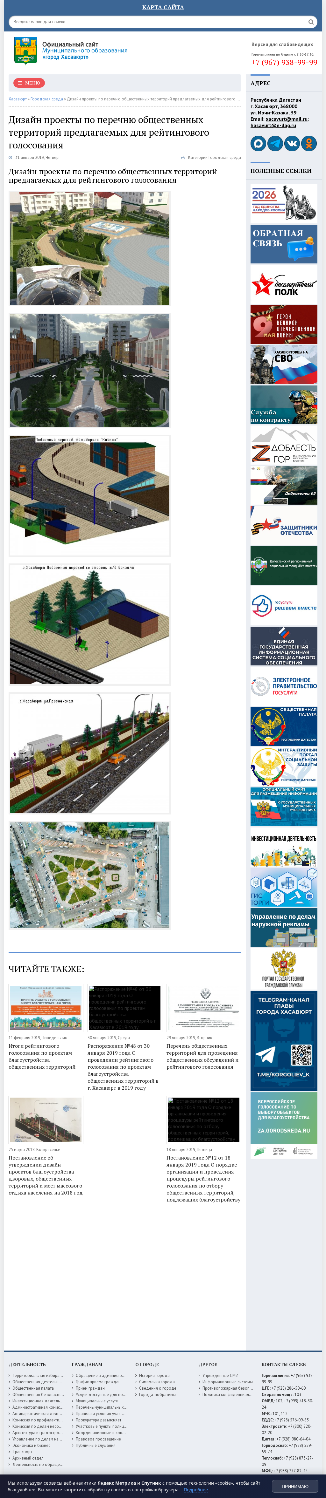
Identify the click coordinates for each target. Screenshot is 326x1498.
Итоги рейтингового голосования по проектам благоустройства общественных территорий (42, 1056)
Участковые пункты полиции (102, 1426)
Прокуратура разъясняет (98, 1420)
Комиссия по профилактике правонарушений (54, 1420)
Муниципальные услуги (97, 1401)
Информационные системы (227, 1382)
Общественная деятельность (39, 1382)
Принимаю (295, 1486)
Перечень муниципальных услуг (105, 1407)
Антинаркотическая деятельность (43, 1413)
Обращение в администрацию (104, 1375)
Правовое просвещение (98, 1439)
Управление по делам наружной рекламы (51, 1439)
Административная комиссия (39, 1407)
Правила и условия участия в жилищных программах (125, 1413)
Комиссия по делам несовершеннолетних (51, 1426)
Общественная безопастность (40, 1394)
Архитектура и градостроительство (45, 1432)
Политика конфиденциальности (231, 1394)
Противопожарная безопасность (233, 1388)
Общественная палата (33, 1388)
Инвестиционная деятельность (41, 1401)
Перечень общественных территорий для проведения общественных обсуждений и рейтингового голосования (202, 1056)
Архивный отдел (28, 1458)
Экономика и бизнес (31, 1445)
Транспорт (22, 1451)
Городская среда (225, 157)
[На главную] (88, 50)
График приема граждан (98, 1382)
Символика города (157, 1382)
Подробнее (196, 1490)
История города (154, 1375)
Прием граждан (90, 1388)
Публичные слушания (96, 1445)
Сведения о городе (157, 1388)
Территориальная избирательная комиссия (52, 1375)
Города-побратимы (157, 1394)
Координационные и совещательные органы (118, 1432)
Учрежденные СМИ (220, 1375)
